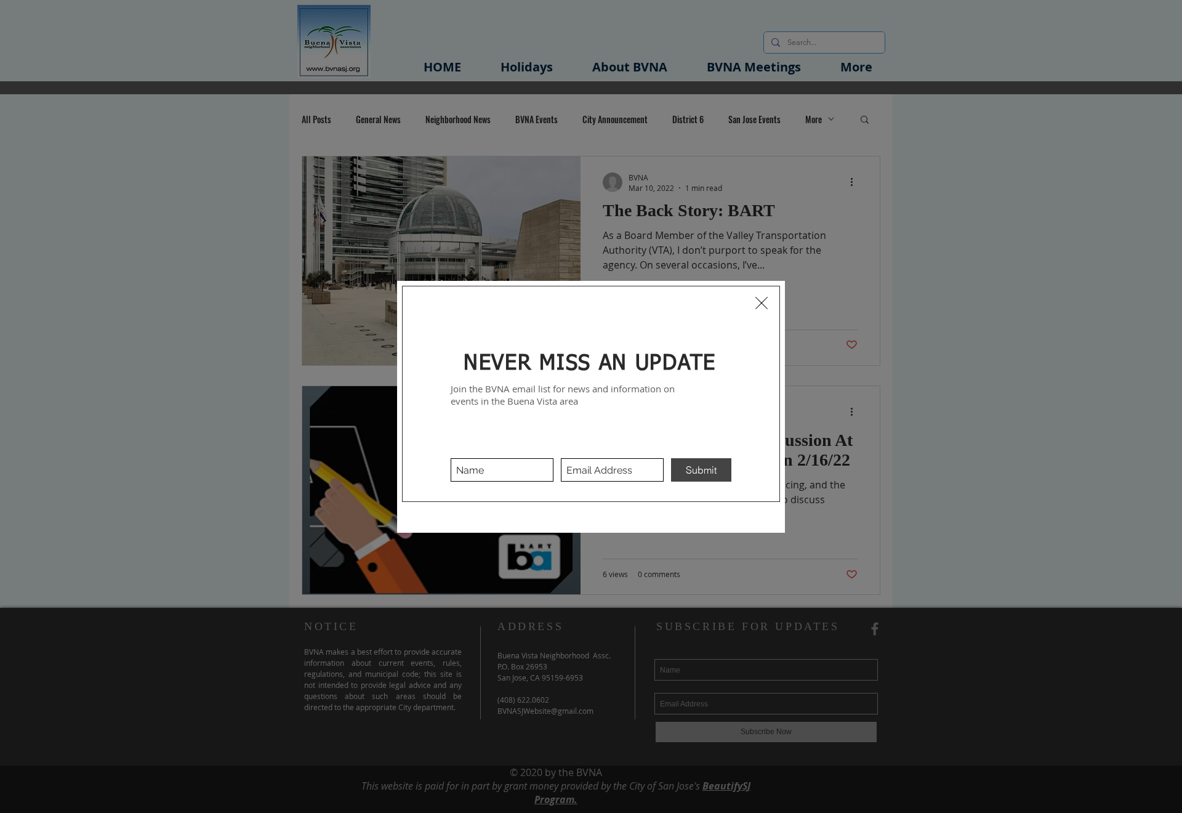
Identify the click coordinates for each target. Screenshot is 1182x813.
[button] (761, 303)
